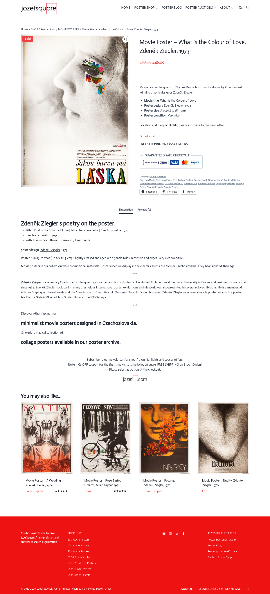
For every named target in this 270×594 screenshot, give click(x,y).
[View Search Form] (240, 7)
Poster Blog (215, 545)
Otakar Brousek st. (174, 183)
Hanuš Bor (222, 180)
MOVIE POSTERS (158, 176)
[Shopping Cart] (247, 7)
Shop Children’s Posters (82, 563)
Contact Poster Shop (220, 557)
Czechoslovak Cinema (204, 180)
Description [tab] (126, 209)
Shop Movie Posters (79, 569)
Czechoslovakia (111, 230)
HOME (125, 7)
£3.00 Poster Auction (80, 557)
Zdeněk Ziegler (170, 187)
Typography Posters (225, 183)
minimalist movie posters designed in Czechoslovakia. (79, 323)
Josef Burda (233, 180)
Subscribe (93, 359)
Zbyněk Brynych (154, 187)
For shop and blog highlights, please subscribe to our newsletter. (182, 125)
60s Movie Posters (78, 539)
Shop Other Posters (79, 575)
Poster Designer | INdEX (222, 539)
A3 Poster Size (170, 180)
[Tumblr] (183, 534)
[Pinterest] (177, 534)
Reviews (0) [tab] (144, 209)
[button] (125, 39)
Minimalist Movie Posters (152, 183)
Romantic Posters (206, 183)
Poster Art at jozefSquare (222, 551)
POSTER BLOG (171, 7)
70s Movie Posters (153, 180)
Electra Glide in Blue (39, 297)
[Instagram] (170, 534)
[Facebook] (164, 534)
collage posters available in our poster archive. (70, 342)
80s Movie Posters (78, 551)
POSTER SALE (190, 183)
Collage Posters (185, 180)
